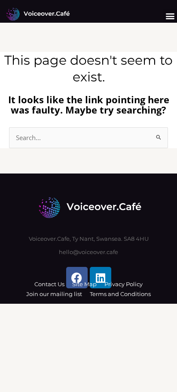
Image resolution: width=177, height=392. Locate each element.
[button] (170, 16)
